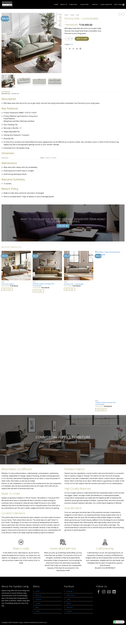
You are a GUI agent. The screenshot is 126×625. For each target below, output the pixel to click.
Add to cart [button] (7, 289)
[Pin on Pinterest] (77, 48)
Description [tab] (5, 93)
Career (37, 611)
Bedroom (69, 607)
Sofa (77, 15)
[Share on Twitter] (69, 48)
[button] (106, 4)
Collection (84, 4)
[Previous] (5, 43)
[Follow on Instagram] (103, 592)
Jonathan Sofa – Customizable (74, 284)
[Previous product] (123, 14)
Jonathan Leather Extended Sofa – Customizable (44, 285)
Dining (68, 603)
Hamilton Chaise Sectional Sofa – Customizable (106, 403)
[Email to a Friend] (73, 48)
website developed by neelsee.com (35, 622)
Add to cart (82, 39)
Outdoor (69, 611)
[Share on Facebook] (66, 48)
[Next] (58, 43)
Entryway (69, 591)
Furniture (73, 4)
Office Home (70, 595)
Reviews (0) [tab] (15, 93)
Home (56, 4)
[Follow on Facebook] (98, 592)
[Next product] (119, 14)
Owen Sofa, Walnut (7, 284)
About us (63, 4)
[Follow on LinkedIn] (114, 592)
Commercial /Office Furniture (63, 437)
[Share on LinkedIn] (80, 48)
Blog (36, 607)
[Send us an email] (109, 592)
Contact (95, 4)
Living (72, 15)
